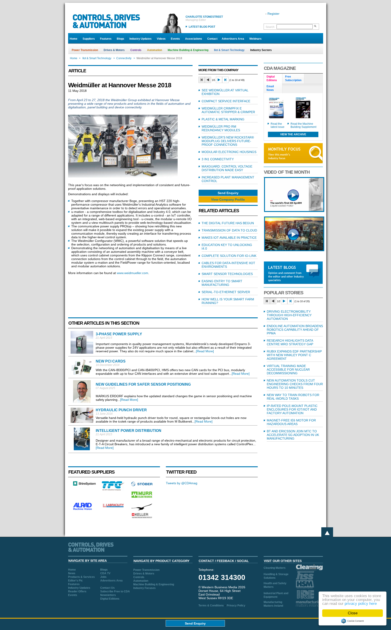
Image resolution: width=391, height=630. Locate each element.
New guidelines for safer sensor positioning (143, 384)
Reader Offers (77, 591)
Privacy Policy (236, 605)
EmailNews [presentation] (270, 88)
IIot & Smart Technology (229, 50)
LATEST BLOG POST (202, 26)
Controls (135, 50)
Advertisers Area (233, 38)
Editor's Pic (75, 580)
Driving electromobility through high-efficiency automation (289, 315)
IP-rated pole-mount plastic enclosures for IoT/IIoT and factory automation (292, 409)
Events (175, 38)
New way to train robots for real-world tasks (293, 396)
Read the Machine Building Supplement (303, 125)
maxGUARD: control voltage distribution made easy (227, 168)
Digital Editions (109, 598)
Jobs (103, 577)
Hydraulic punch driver (121, 410)
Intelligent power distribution (128, 431)
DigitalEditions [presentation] (272, 78)
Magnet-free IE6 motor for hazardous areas (291, 422)
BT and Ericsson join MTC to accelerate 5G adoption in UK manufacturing (293, 434)
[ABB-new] (294, 211)
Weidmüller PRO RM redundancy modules (221, 128)
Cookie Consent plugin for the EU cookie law (352, 620)
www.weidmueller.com (132, 273)
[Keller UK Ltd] (142, 517)
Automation (154, 50)
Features (106, 38)
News (71, 573)
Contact (212, 38)
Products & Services (81, 577)
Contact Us (107, 587)
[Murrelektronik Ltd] (142, 499)
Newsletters (108, 595)
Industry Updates (140, 38)
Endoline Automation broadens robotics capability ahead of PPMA (295, 329)
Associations (193, 38)
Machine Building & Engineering (188, 50)
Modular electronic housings (229, 152)
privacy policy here (361, 603)
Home (73, 38)
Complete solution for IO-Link (229, 256)
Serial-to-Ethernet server (226, 292)
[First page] (201, 80)
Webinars (255, 38)
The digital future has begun (228, 223)
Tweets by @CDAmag (181, 483)
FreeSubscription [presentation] (293, 78)
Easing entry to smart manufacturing (222, 283)
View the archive (293, 134)
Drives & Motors (114, 50)
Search (270, 27)
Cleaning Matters (275, 567)
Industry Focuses (144, 588)
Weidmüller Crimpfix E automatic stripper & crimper (228, 110)
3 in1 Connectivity (218, 159)
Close (353, 613)
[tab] (273, 79)
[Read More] (205, 351)
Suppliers (89, 38)
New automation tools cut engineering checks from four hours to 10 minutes (295, 384)
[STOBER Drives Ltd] (142, 485)
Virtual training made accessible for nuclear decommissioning (288, 369)
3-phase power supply (119, 334)
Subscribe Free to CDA (115, 591)
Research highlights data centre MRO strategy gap (290, 342)
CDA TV (105, 573)
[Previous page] (208, 80)
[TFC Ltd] (113, 489)
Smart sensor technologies (227, 274)
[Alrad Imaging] (84, 509)
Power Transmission (85, 50)
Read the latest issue (277, 125)
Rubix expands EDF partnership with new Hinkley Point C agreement (294, 355)
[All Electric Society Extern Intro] (294, 250)
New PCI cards (111, 361)
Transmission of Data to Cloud (229, 230)
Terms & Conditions (211, 605)
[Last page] (225, 80)
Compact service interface (226, 101)
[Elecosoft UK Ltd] (84, 484)
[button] (228, 193)
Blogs (120, 38)
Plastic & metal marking (223, 119)
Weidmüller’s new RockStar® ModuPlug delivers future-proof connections (228, 141)
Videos (161, 38)
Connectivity (123, 58)
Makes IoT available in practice (229, 237)
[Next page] (219, 80)
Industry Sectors (261, 50)
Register (273, 13)
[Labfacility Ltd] (113, 507)
